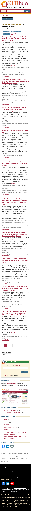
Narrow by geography (16, 31)
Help (12, 34)
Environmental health (10, 410)
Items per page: (6, 352)
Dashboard (14, 183)
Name (12, 28)
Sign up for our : (13, 365)
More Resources (7, 18)
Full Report (14, 65)
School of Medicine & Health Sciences (19, 489)
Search (27, 11)
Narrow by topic (6, 33)
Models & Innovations (10, 427)
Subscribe (24, 372)
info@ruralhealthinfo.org (11, 471)
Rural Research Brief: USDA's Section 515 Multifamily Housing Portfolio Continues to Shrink (15, 260)
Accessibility (4, 477)
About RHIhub (13, 474)
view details (5, 76)
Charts (6, 419)
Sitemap (24, 477)
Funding (6, 424)
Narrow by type (6, 31)
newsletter (18, 365)
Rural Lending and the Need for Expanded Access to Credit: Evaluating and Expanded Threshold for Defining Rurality (15, 234)
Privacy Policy (17, 477)
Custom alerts (7, 375)
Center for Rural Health (20, 488)
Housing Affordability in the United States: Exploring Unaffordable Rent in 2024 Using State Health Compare (15, 288)
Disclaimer (10, 477)
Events (6, 422)
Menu (3, 11)
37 (3, 348)
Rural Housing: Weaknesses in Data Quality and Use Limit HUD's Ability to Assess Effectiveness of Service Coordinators (15, 313)
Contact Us (21, 474)
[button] (3, 446)
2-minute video (11, 383)
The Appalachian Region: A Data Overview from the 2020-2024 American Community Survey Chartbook (14, 38)
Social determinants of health (12, 412)
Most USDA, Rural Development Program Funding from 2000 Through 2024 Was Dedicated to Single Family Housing (14, 109)
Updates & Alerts (5, 474)
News (6, 429)
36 (25, 345)
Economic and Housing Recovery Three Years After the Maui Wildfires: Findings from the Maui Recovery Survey (15, 81)
